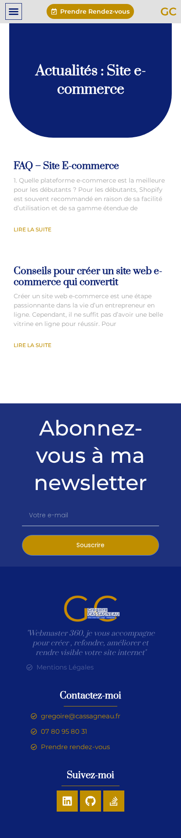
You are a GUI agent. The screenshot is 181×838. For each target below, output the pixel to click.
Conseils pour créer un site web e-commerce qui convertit (88, 277)
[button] (13, 11)
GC (168, 11)
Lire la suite (32, 229)
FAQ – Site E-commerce (66, 166)
